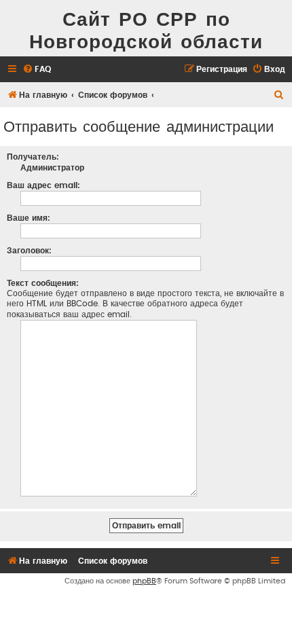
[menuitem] (36, 69)
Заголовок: (29, 251)
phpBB (144, 581)
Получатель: (33, 157)
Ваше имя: (28, 218)
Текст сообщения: (43, 283)
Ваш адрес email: (43, 185)
